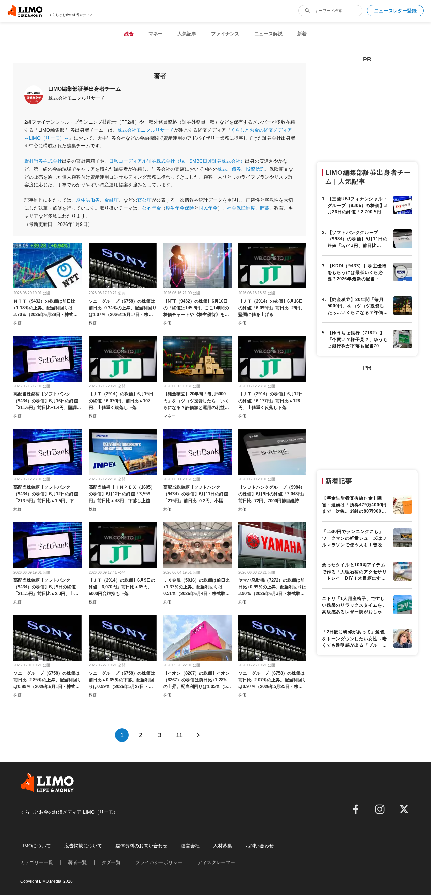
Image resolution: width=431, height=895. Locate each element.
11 (179, 735)
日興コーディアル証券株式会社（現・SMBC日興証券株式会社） (177, 161)
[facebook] (355, 809)
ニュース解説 (268, 33)
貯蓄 (264, 208)
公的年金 (151, 208)
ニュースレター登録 (395, 10)
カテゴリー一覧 (36, 862)
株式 (222, 169)
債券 (236, 169)
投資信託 (255, 169)
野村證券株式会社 (43, 161)
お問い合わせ (259, 845)
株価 (17, 323)
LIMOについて (35, 845)
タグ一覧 (111, 862)
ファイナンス (225, 33)
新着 (302, 33)
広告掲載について (83, 845)
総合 (129, 33)
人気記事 (186, 33)
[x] (404, 809)
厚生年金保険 (180, 208)
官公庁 (144, 200)
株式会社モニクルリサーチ (146, 130)
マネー (155, 33)
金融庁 (111, 200)
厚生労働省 (88, 200)
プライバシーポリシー (159, 862)
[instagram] (380, 809)
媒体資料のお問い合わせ (141, 845)
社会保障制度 (241, 208)
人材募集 (222, 845)
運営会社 (190, 845)
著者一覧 (77, 862)
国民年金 (208, 208)
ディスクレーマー (216, 862)
